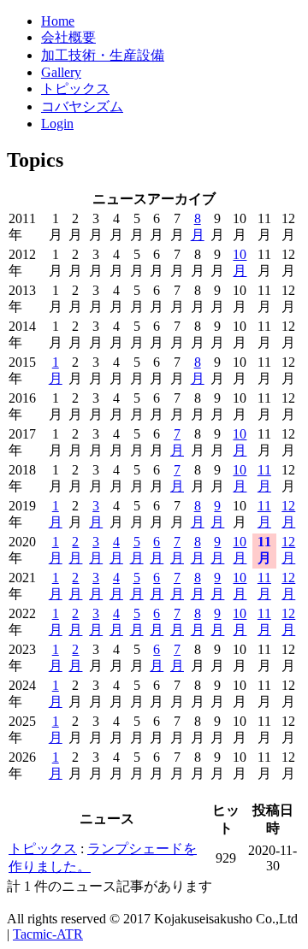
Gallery (61, 72)
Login (57, 123)
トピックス (75, 88)
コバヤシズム (82, 106)
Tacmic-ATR (48, 934)
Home (57, 21)
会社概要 (68, 37)
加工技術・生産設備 (102, 55)
